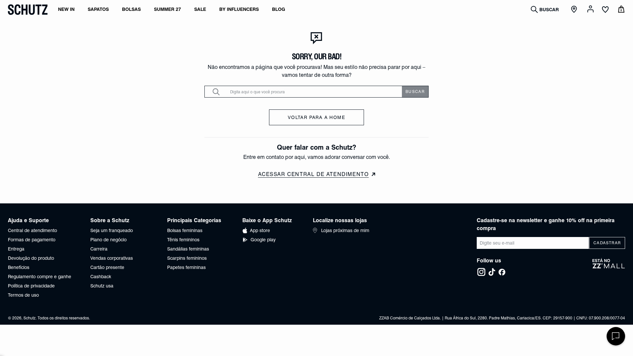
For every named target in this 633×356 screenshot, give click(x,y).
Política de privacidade (31, 285)
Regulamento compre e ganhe (39, 276)
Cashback (100, 276)
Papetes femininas (186, 267)
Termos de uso (23, 295)
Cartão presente (107, 267)
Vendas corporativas (111, 258)
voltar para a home (316, 117)
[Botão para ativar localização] (575, 10)
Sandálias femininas (188, 249)
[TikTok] (492, 272)
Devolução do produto (31, 258)
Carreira (98, 249)
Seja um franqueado (111, 230)
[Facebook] (502, 272)
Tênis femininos (183, 239)
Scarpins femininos (187, 258)
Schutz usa (101, 285)
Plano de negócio (108, 239)
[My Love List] (605, 10)
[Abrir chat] (616, 336)
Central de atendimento (32, 230)
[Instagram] (481, 272)
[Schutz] (27, 9)
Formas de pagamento (31, 239)
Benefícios (18, 267)
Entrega (16, 249)
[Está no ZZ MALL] (608, 267)
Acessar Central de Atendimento (313, 174)
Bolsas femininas (184, 230)
